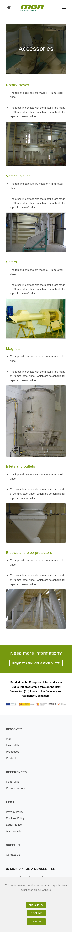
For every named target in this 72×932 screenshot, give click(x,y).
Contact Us (13, 854)
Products (11, 758)
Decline (36, 913)
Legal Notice (14, 824)
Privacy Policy (14, 811)
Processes (12, 751)
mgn (9, 738)
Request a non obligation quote (36, 663)
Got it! (36, 921)
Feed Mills (12, 745)
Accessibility (13, 831)
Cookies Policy (15, 818)
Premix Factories (16, 788)
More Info (36, 904)
